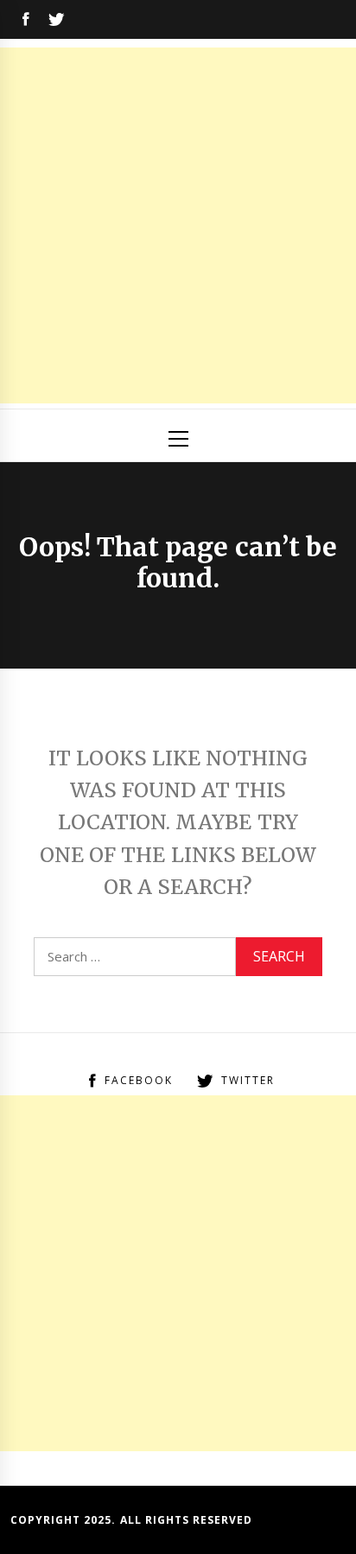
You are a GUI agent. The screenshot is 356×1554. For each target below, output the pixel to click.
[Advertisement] (178, 225)
